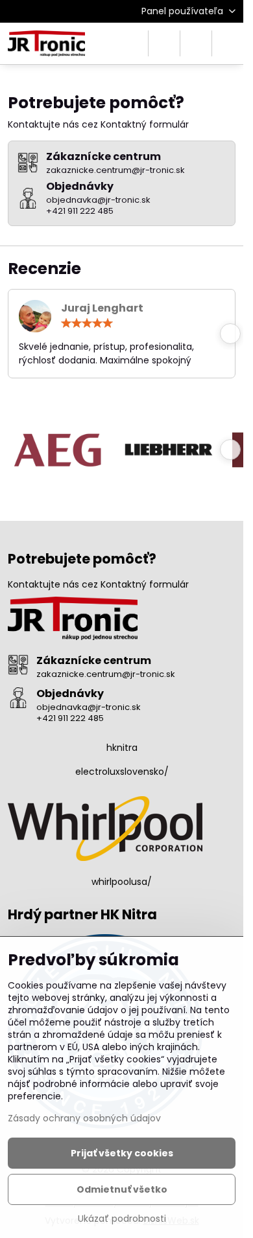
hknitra (122, 747)
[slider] (87, 323)
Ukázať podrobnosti (122, 1219)
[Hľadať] (164, 43)
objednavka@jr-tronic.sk (88, 707)
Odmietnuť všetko (122, 1189)
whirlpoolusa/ (121, 881)
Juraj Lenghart (102, 308)
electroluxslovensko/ (122, 771)
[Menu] (227, 43)
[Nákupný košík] (195, 43)
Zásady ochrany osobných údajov (84, 1118)
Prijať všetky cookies (122, 1153)
